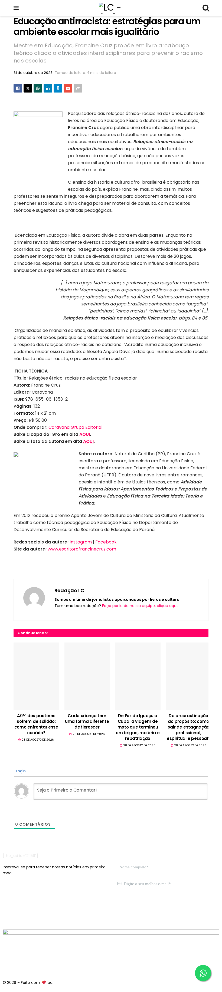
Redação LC (69, 590)
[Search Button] (205, 8)
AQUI (84, 434)
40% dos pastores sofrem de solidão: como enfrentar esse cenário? (36, 724)
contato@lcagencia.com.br (29, 909)
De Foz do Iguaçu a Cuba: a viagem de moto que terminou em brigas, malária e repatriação (137, 727)
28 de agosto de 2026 (37, 740)
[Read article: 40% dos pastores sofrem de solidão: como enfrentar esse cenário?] (36, 676)
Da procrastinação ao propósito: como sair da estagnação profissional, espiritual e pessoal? (188, 727)
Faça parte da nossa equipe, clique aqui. (140, 605)
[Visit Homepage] (111, 8)
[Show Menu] (16, 8)
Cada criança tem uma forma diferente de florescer (87, 721)
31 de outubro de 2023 (33, 72)
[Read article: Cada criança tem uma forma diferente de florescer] (87, 676)
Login (20, 771)
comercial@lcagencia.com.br (86, 909)
